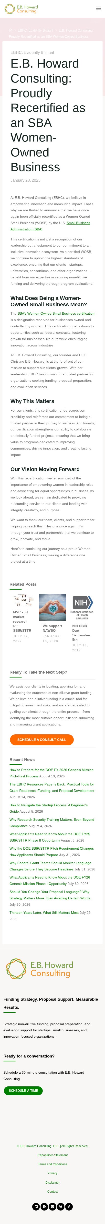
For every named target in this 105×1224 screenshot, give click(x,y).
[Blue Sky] (60, 1207)
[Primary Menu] (99, 8)
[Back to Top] (52, 1143)
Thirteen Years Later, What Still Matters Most (44, 913)
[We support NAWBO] (52, 607)
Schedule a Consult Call (41, 740)
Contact (52, 1191)
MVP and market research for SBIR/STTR (22, 621)
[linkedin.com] (36, 1207)
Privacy (52, 1173)
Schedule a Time (23, 1091)
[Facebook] (44, 1207)
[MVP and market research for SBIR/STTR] (23, 600)
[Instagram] (52, 1207)
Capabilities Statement (53, 1155)
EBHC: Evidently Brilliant (35, 30)
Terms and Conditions (52, 1164)
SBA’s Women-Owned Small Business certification (55, 313)
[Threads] (69, 1207)
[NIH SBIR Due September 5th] (82, 607)
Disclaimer (52, 1182)
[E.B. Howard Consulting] (21, 9)
